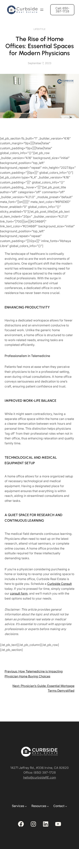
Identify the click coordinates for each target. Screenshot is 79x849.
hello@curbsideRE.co (38, 777)
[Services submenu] (26, 806)
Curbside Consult (59, 584)
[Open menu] (42, 9)
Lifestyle (39, 29)
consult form (19, 593)
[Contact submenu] (66, 806)
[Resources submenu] (48, 806)
